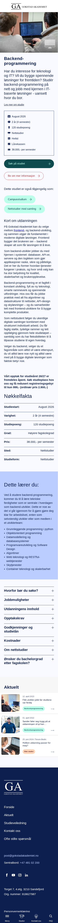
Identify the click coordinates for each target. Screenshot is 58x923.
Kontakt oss (12, 831)
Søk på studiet (16, 163)
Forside (9, 807)
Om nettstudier (16, 650)
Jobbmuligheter (16, 600)
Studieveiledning (15, 823)
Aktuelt (8, 815)
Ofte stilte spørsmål (17, 838)
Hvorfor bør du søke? (21, 590)
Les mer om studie (14, 104)
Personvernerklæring (17, 911)
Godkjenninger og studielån (18, 629)
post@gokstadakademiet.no (21, 855)
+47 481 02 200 (29, 862)
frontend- (19, 230)
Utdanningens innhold (21, 609)
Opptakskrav (14, 618)
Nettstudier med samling (22, 208)
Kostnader (12, 640)
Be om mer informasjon (21, 175)
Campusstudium (17, 199)
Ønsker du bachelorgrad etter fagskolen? (23, 661)
